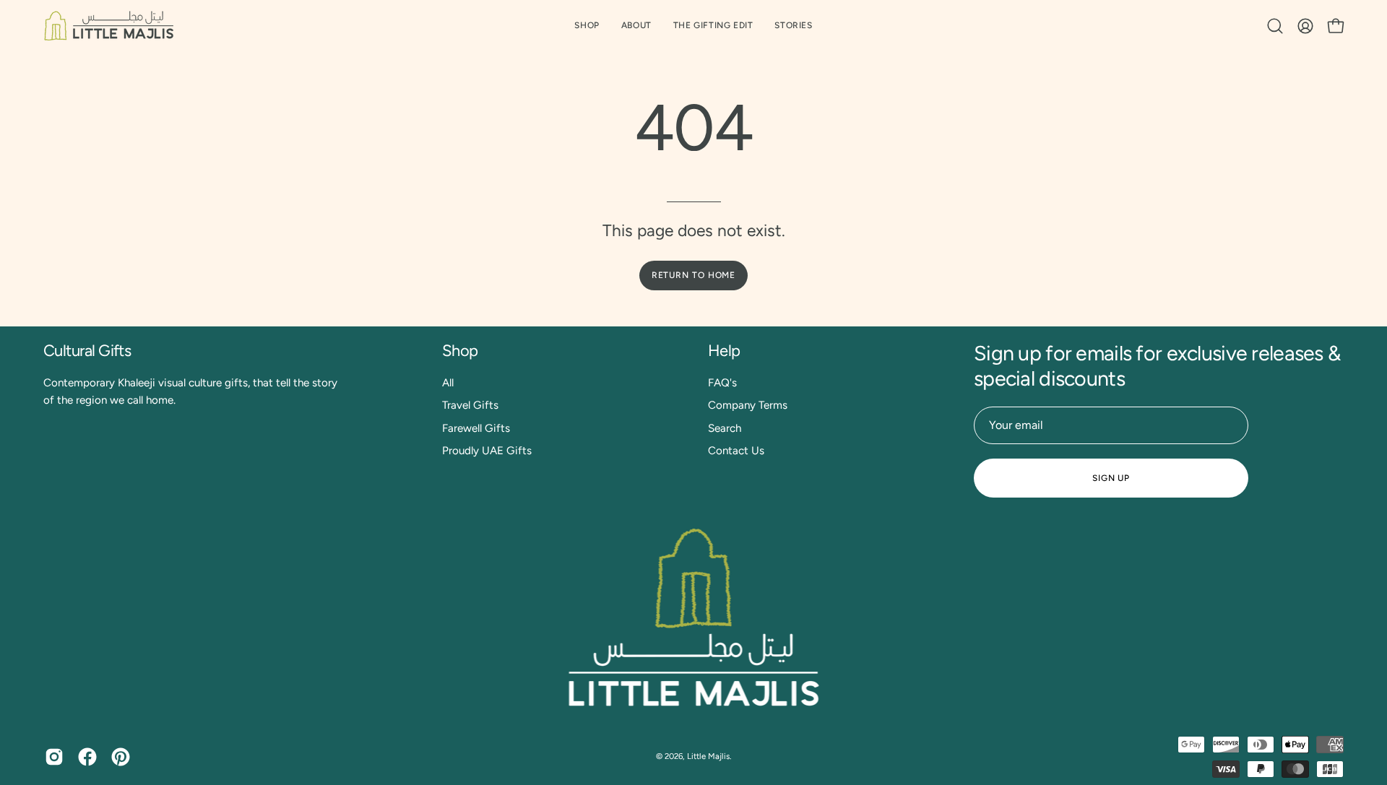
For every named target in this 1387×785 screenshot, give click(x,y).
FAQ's (722, 382)
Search (724, 428)
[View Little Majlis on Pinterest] (120, 757)
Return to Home (694, 275)
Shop (460, 350)
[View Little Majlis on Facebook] (87, 757)
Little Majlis (708, 756)
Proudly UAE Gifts (487, 450)
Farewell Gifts (476, 428)
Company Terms (747, 405)
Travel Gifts (470, 405)
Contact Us (736, 450)
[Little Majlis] (108, 25)
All (448, 382)
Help (724, 350)
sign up (1111, 478)
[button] (713, 25)
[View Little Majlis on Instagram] (54, 757)
